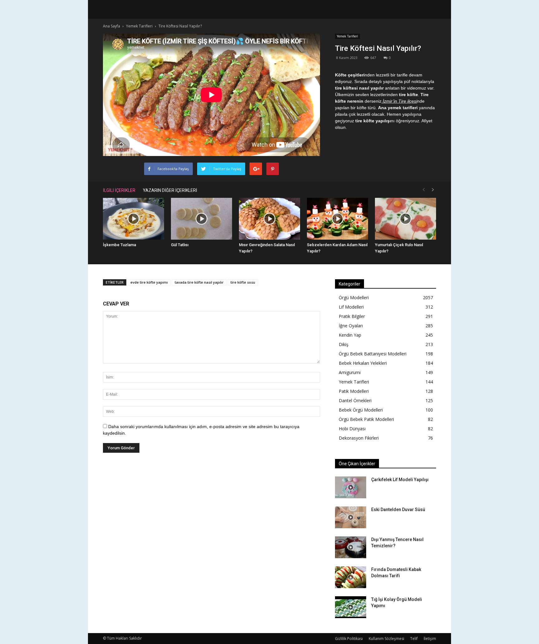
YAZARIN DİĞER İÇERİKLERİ (170, 190)
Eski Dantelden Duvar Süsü (398, 509)
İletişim (430, 638)
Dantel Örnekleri (355, 400)
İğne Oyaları (351, 326)
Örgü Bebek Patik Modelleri (366, 419)
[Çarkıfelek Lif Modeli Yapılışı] (350, 487)
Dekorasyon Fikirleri (359, 438)
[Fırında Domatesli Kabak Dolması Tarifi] (350, 577)
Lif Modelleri (351, 307)
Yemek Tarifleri (347, 36)
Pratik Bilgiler (352, 316)
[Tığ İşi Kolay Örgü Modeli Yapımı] (350, 607)
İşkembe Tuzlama (119, 244)
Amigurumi (350, 372)
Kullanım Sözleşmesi (386, 638)
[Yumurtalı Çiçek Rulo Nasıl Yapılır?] (405, 219)
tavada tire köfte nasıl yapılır (199, 282)
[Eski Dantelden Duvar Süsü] (350, 517)
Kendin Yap (350, 335)
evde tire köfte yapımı (149, 282)
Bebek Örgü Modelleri (361, 410)
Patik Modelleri (354, 391)
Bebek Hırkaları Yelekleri (363, 363)
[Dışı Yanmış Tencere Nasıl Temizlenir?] (350, 547)
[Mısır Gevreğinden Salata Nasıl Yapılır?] (269, 219)
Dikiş (343, 344)
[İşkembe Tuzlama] (133, 219)
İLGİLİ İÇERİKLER (119, 190)
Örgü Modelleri (354, 297)
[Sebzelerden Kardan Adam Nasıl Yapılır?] (337, 219)
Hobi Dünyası (352, 429)
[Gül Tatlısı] (201, 219)
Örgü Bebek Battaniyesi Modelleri (372, 354)
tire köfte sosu (243, 282)
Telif (414, 638)
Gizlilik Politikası (349, 638)
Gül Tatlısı (179, 244)
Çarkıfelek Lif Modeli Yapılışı (400, 479)
